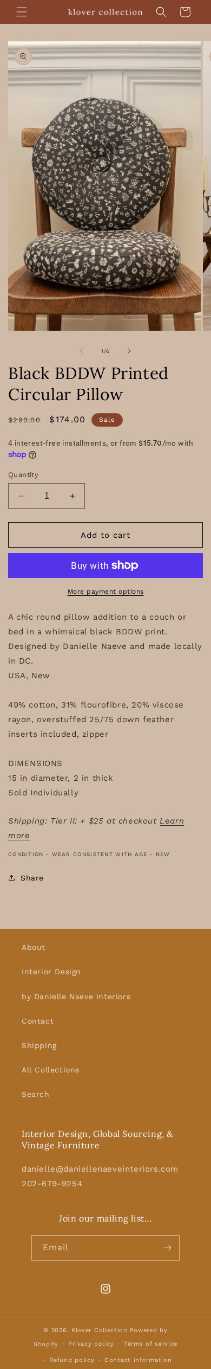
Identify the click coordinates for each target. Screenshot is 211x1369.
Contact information (138, 1360)
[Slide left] (82, 351)
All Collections (51, 1069)
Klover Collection (99, 1330)
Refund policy (71, 1360)
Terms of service (150, 1343)
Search (36, 1094)
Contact (38, 1021)
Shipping (39, 1045)
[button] (22, 12)
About (33, 947)
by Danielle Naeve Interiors (76, 996)
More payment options (106, 591)
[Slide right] (129, 351)
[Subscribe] (167, 1248)
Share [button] (32, 877)
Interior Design (51, 971)
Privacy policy (91, 1343)
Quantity (23, 475)
